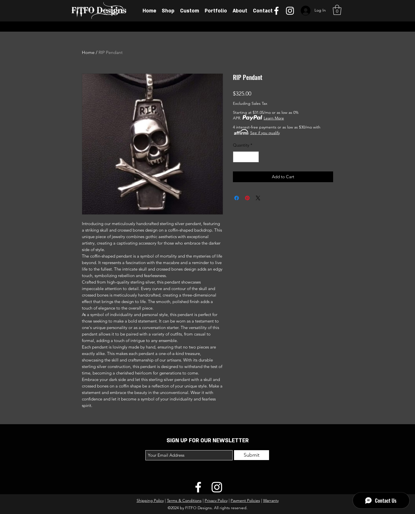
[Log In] (305, 10)
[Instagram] (290, 10)
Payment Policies (245, 500)
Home (88, 52)
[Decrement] (237, 157)
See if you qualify (265, 132)
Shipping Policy (150, 500)
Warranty (271, 500)
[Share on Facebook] (236, 198)
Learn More (274, 118)
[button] (337, 10)
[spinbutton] (246, 157)
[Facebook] (276, 10)
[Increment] (254, 157)
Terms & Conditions (184, 500)
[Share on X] (258, 198)
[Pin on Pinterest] (247, 198)
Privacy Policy (216, 500)
